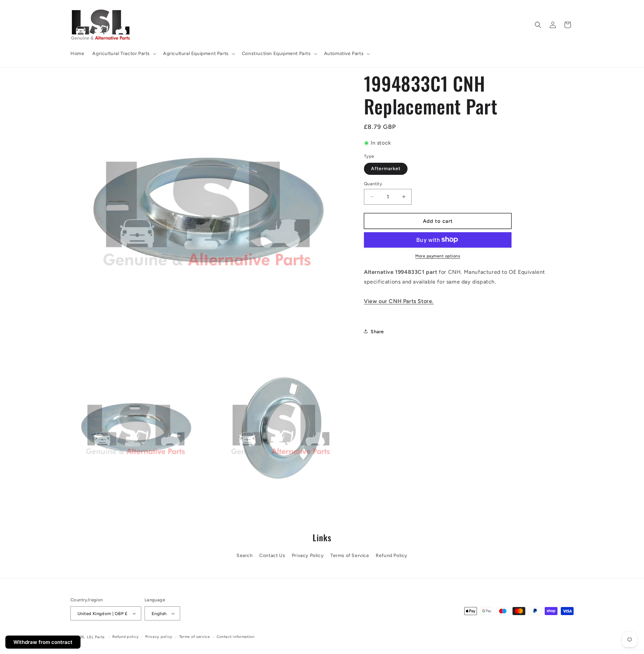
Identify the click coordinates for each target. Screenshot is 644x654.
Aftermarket (385, 168)
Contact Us (272, 555)
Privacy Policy (308, 555)
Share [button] (377, 331)
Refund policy (125, 637)
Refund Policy (392, 555)
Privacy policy (158, 637)
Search (244, 555)
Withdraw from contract (42, 642)
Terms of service (194, 637)
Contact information (236, 637)
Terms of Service (349, 555)
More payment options (437, 255)
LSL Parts (96, 637)
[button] (123, 54)
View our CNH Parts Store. (399, 301)
